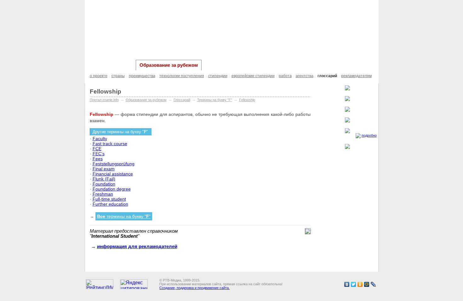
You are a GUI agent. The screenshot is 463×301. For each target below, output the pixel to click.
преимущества (142, 76)
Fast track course (110, 143)
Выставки (215, 64)
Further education (110, 204)
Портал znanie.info (104, 100)
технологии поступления (181, 76)
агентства (304, 76)
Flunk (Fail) (104, 178)
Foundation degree (112, 188)
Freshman (103, 193)
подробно (369, 135)
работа (285, 76)
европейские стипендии (253, 76)
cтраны (118, 76)
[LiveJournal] (373, 284)
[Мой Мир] (366, 284)
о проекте (98, 76)
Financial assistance (113, 173)
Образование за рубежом (169, 65)
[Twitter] (353, 284)
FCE (97, 148)
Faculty (100, 138)
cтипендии (217, 76)
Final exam (104, 168)
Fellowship (247, 100)
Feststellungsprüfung (113, 163)
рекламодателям (356, 76)
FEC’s (99, 153)
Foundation (104, 183)
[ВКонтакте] (347, 284)
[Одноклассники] (360, 284)
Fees (98, 158)
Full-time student (109, 199)
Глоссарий (182, 100)
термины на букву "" (124, 216)
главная (98, 64)
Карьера (123, 64)
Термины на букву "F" (214, 100)
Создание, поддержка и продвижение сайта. (194, 288)
